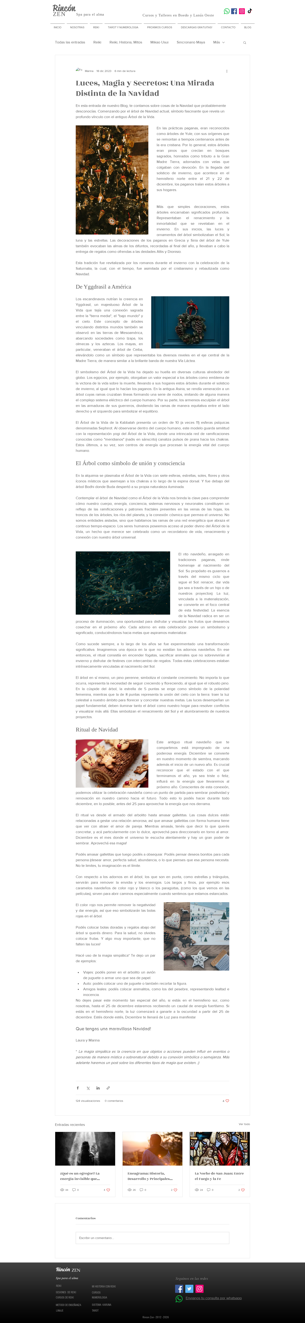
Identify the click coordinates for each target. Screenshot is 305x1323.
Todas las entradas (70, 42)
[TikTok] (250, 11)
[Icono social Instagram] (242, 11)
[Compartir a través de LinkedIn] (98, 1088)
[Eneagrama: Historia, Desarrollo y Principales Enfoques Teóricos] (153, 1149)
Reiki (97, 42)
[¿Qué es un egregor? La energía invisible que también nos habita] (85, 1149)
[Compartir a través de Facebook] (78, 1088)
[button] (245, 42)
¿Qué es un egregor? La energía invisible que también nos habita (80, 1176)
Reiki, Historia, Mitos (126, 42)
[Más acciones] (226, 70)
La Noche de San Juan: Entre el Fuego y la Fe (219, 1176)
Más (216, 42)
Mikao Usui (159, 42)
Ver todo (244, 1124)
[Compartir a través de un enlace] (108, 1088)
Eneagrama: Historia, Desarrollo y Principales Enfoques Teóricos (149, 1176)
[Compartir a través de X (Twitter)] (88, 1088)
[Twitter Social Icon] (189, 1289)
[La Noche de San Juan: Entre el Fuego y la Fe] (220, 1149)
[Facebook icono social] (234, 11)
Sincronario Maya (191, 42)
